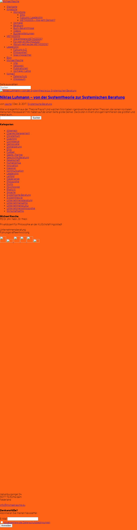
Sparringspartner (22, 55)
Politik (10, 184)
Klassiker (11, 168)
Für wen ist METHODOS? (26, 41)
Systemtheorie (15, 197)
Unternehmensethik (17, 203)
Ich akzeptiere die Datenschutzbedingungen (27, 522)
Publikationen (20, 68)
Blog (9, 57)
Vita (15, 63)
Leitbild (10, 176)
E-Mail (3, 518)
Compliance (13, 141)
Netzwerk (18, 65)
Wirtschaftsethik (15, 211)
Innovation (12, 165)
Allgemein (12, 130)
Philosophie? (20, 52)
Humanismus (14, 162)
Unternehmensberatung (19, 200)
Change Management (18, 133)
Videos (17, 30)
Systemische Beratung (40, 104)
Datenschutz (20, 76)
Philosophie (13, 181)
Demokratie (13, 144)
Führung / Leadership (31, 17)
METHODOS (13, 36)
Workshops (19, 12)
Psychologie (13, 187)
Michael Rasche (15, 60)
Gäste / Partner (15, 154)
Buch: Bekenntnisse (23, 28)
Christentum (13, 136)
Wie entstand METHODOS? (27, 39)
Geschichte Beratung (18, 157)
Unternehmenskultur (18, 205)
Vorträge (18, 22)
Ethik (22, 14)
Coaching (12, 138)
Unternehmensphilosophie (21, 208)
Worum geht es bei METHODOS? (30, 44)
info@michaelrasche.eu (12, 505)
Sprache (11, 192)
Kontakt (11, 73)
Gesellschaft (13, 160)
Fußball (11, 152)
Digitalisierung (14, 146)
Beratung (18, 25)
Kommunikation (15, 170)
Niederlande (13, 179)
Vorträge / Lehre (22, 71)
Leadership (13, 47)
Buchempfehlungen (23, 33)
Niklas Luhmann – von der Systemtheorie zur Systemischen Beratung (62, 97)
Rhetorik (11, 189)
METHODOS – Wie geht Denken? (37, 20)
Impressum (19, 79)
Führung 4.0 (20, 49)
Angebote (12, 9)
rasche (8, 104)
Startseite (12, 6)
